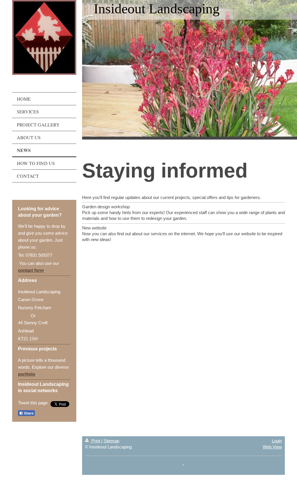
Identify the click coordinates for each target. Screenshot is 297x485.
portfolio (26, 374)
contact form (31, 270)
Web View (272, 446)
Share (28, 413)
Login (277, 440)
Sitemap (111, 440)
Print (95, 440)
